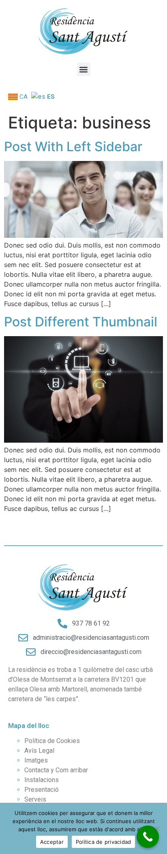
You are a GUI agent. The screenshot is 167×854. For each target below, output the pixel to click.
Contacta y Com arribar (56, 770)
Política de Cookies (52, 741)
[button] (83, 69)
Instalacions (41, 780)
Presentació (41, 789)
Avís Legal (39, 750)
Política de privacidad (103, 842)
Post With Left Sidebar (73, 146)
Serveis (35, 799)
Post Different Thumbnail (80, 322)
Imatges (36, 760)
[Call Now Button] (148, 837)
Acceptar (52, 842)
